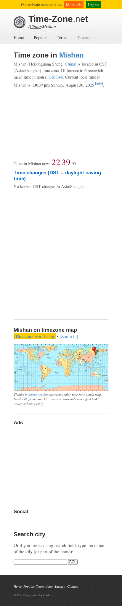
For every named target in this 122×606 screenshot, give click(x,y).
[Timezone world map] (35, 336)
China (35, 26)
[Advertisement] (61, 122)
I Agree (93, 4)
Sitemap (59, 586)
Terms (62, 37)
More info (74, 4)
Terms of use (44, 586)
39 (66, 162)
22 (56, 162)
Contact (84, 37)
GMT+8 (56, 77)
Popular (40, 37)
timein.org (35, 394)
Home (19, 37)
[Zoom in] (69, 336)
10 (74, 163)
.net (58, 19)
